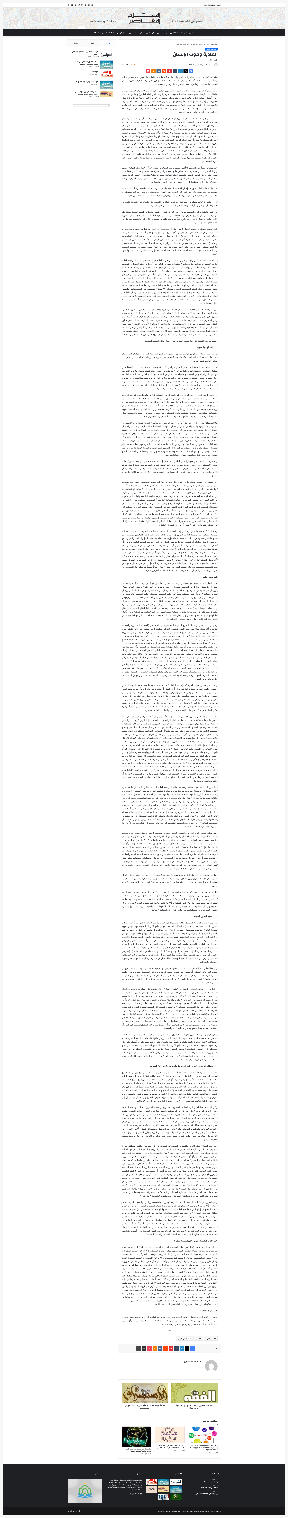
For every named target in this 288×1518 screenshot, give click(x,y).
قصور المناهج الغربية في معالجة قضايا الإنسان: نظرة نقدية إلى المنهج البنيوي (170, 1446)
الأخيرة (91, 43)
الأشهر (108, 43)
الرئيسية (213, 44)
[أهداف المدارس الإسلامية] (163, 1497)
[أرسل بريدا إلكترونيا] (201, 64)
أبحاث (165, 33)
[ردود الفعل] (106, 75)
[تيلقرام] (130, 1493)
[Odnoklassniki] (153, 71)
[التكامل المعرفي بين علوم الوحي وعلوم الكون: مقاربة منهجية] (106, 94)
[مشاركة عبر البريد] (144, 1348)
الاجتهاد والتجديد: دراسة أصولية (87, 81)
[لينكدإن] (180, 71)
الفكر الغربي (210, 1338)
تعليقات (75, 43)
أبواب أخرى (150, 33)
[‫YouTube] (135, 1493)
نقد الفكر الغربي (196, 44)
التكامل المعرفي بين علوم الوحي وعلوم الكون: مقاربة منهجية (87, 93)
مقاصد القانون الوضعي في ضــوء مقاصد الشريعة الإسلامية (87, 63)
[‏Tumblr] (175, 71)
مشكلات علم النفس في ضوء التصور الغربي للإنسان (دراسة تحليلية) (138, 1450)
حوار (158, 33)
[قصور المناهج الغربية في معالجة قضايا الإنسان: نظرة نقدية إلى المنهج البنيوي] (169, 1435)
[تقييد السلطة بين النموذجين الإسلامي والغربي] (106, 55)
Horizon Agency (215, 1511)
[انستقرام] (133, 1493)
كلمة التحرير (174, 33)
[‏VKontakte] (158, 71)
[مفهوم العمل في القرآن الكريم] (176, 1497)
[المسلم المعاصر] (144, 18)
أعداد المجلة (110, 33)
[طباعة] (138, 1348)
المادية (197, 1338)
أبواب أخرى (205, 44)
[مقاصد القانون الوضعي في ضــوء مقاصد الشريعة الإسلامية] (106, 65)
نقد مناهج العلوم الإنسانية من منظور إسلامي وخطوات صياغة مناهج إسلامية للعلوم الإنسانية (204, 1447)
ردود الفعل (94, 71)
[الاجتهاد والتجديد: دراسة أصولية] (106, 85)
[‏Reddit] (164, 71)
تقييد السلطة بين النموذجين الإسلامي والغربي (85, 53)
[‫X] (185, 71)
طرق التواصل (121, 33)
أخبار (130, 33)
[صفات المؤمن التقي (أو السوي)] (151, 1489)
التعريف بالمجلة (188, 33)
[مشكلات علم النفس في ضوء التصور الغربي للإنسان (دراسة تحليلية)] (136, 1437)
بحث (101, 33)
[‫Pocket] (148, 71)
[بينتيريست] (169, 71)
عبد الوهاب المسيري (208, 64)
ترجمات (139, 33)
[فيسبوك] (191, 71)
